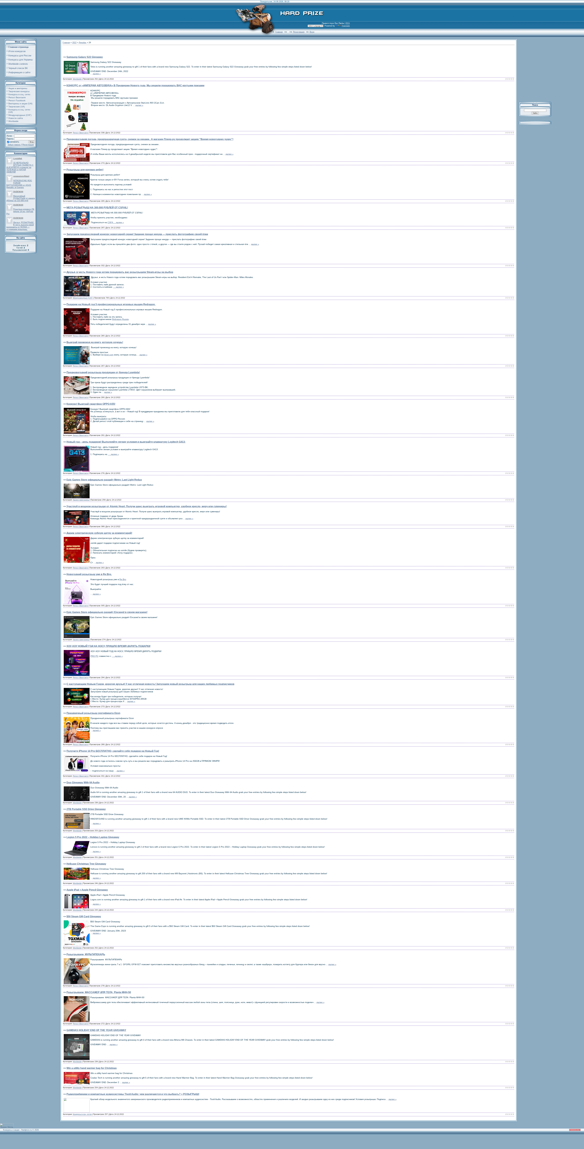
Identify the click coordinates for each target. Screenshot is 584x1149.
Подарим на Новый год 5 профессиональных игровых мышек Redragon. (110, 304)
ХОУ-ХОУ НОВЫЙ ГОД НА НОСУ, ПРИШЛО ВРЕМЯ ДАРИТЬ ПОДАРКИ (108, 646)
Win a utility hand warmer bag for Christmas (91, 1068)
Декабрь (82, 42)
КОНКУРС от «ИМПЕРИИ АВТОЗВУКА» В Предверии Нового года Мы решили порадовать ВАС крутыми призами (135, 85)
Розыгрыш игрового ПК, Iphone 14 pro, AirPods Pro (20, 211)
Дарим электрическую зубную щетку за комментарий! (99, 533)
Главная (279, 32)
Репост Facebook (16, 100)
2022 (74, 42)
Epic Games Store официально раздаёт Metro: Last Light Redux (104, 479)
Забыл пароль (14, 145)
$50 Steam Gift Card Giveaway (83, 916)
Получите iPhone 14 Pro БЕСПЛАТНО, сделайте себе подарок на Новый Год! (112, 751)
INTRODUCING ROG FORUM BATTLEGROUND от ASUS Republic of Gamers (19, 184)
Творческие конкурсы (19, 91)
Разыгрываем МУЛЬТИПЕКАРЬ (85, 954)
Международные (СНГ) (19, 115)
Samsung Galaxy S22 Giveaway (84, 57)
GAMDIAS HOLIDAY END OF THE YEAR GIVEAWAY (96, 1030)
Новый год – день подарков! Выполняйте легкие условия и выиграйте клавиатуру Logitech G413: (126, 442)
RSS (348, 23)
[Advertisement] (98, 50)
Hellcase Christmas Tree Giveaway (86, 864)
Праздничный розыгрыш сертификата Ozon (93, 713)
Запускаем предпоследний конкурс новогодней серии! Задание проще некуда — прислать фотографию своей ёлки (137, 234)
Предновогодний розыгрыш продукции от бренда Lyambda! (103, 372)
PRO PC (94, 656)
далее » (97, 73)
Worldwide (13, 121)
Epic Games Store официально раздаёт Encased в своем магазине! (106, 612)
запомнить (14, 142)
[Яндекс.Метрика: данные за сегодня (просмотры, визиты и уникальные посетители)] (6, 1125)
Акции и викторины (17, 88)
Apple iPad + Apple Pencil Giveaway (87, 890)
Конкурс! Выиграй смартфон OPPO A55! (90, 404)
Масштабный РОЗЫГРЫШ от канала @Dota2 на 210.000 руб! (20, 198)
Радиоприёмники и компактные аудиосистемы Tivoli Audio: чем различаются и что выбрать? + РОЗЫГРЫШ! (132, 1094)
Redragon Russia (120, 319)
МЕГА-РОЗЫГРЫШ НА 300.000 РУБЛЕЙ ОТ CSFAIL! (97, 207)
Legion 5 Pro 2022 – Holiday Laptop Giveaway (92, 837)
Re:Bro (122, 579)
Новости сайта (15, 118)
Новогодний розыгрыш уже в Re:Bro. (89, 574)
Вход (312, 32)
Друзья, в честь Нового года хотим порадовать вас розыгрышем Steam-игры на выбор (119, 272)
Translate (346, 26)
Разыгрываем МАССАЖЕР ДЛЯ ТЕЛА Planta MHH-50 (98, 992)
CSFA (112, 222)
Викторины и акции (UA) (20, 103)
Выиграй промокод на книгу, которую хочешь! (94, 342)
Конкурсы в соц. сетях (19, 94)
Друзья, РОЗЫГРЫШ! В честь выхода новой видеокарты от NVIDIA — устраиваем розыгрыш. (20, 225)
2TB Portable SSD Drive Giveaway (86, 809)
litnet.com (108, 354)
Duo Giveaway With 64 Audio (83, 782)
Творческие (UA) (16, 106)
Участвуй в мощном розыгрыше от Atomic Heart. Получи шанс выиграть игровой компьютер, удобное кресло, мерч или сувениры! (146, 506)
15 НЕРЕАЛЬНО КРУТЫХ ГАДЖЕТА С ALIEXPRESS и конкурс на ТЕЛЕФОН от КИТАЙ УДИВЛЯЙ (19, 167)
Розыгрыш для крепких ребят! (84, 169)
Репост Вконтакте (17, 97)
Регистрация (298, 32)
